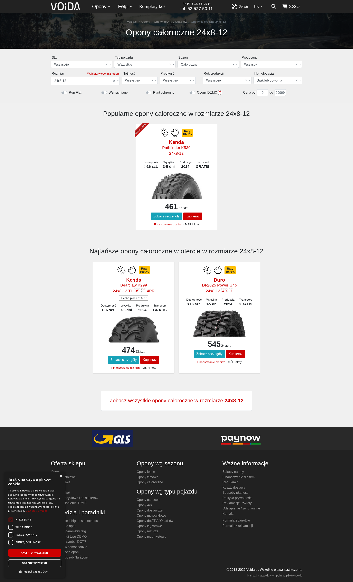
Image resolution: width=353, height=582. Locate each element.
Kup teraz (193, 216)
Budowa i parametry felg (68, 531)
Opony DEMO (207, 92)
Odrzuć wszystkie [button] (35, 563)
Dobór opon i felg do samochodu (74, 521)
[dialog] (34, 525)
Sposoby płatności (235, 492)
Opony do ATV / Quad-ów (170, 21)
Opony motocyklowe (151, 515)
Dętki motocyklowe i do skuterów (74, 498)
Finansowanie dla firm (168, 224)
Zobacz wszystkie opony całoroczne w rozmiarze (176, 400)
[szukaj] (273, 6)
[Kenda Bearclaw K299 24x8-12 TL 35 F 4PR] (133, 339)
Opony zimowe (147, 477)
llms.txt (251, 575)
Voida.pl (132, 21)
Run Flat (75, 92)
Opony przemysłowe (151, 536)
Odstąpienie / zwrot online (241, 508)
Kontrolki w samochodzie (69, 547)
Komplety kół (152, 6)
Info (256, 6)
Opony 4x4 (144, 505)
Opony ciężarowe (149, 526)
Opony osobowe (148, 499)
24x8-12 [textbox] (84, 81)
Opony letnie (146, 471)
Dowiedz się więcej (37, 511)
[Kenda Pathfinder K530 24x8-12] (176, 194)
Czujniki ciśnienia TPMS (69, 503)
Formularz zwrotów (236, 520)
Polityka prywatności (237, 498)
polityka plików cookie (289, 575)
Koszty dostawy (233, 487)
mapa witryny (266, 575)
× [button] (60, 476)
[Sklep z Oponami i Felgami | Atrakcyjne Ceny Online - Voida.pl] (67, 6)
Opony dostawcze (150, 510)
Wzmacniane (118, 92)
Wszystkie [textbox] (81, 64)
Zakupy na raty (233, 471)
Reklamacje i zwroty (237, 503)
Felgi (123, 6)
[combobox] (81, 64)
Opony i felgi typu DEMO (69, 536)
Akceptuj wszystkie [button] (34, 552)
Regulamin (230, 482)
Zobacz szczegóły (166, 216)
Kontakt (227, 513)
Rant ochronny (163, 92)
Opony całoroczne (150, 482)
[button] (34, 572)
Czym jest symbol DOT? (68, 541)
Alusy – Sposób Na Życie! (69, 557)
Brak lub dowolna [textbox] (277, 80)
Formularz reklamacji (237, 525)
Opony (99, 6)
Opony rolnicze (148, 531)
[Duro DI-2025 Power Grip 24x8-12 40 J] (219, 328)
